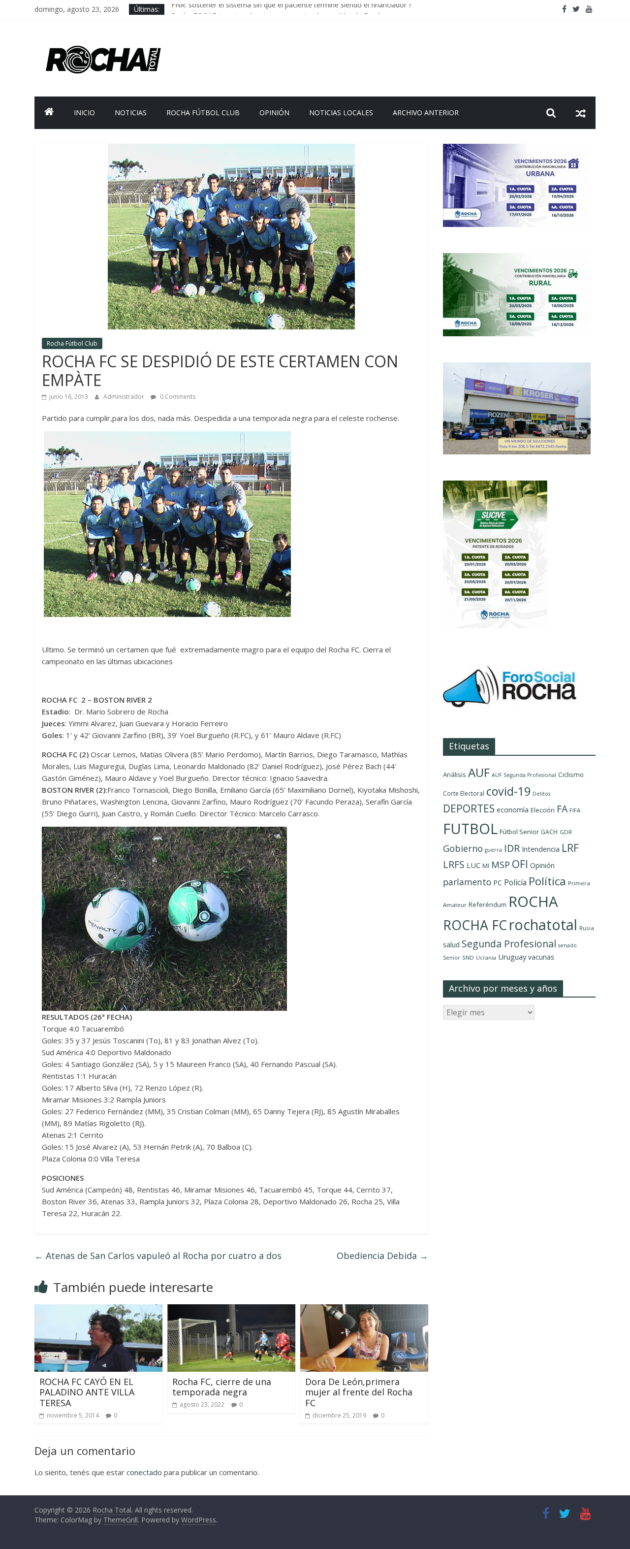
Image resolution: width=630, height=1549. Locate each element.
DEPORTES (469, 808)
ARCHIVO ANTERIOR (426, 112)
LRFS (454, 864)
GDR (566, 832)
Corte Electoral (463, 793)
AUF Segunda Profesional (524, 775)
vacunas (541, 957)
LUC (473, 865)
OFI (520, 864)
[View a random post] (581, 113)
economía (513, 809)
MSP (500, 864)
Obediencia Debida (382, 1255)
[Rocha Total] (49, 113)
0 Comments (176, 396)
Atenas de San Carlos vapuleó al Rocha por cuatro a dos (158, 1255)
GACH (549, 832)
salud (451, 944)
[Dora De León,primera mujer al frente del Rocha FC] (364, 1310)
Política (547, 881)
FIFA (574, 810)
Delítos (541, 793)
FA (562, 808)
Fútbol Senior (519, 831)
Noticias (131, 112)
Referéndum (487, 904)
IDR (512, 848)
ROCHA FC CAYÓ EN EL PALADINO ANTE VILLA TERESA (86, 1392)
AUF (479, 772)
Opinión (274, 112)
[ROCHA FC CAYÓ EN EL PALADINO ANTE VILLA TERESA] (98, 1310)
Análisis (454, 774)
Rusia (586, 928)
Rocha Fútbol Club (203, 112)
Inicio (84, 112)
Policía (515, 882)
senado (567, 945)
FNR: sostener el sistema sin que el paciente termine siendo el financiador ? (291, 9)
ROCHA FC (475, 925)
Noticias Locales (341, 112)
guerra (493, 849)
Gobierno (463, 848)
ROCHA (533, 901)
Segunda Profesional (509, 943)
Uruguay (512, 957)
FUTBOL (470, 828)
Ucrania (486, 957)
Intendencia (541, 849)
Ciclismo (571, 774)
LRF (570, 848)
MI (485, 866)
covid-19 (508, 791)
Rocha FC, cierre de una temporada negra (221, 1387)
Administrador (124, 396)
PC (497, 882)
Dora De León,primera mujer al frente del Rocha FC (358, 1392)
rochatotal (543, 924)
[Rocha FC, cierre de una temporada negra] (231, 1310)
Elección (543, 810)
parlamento (467, 882)
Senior (451, 957)
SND (468, 957)
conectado (144, 1472)
